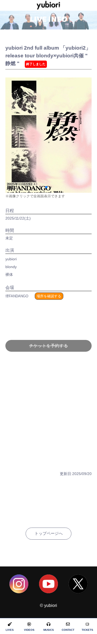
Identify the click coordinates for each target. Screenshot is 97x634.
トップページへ (48, 533)
